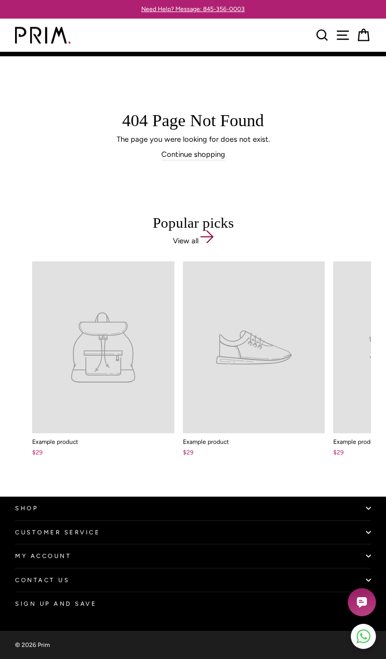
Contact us (42, 580)
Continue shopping (193, 154)
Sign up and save (56, 603)
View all (187, 240)
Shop (26, 508)
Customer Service (58, 532)
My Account (43, 555)
